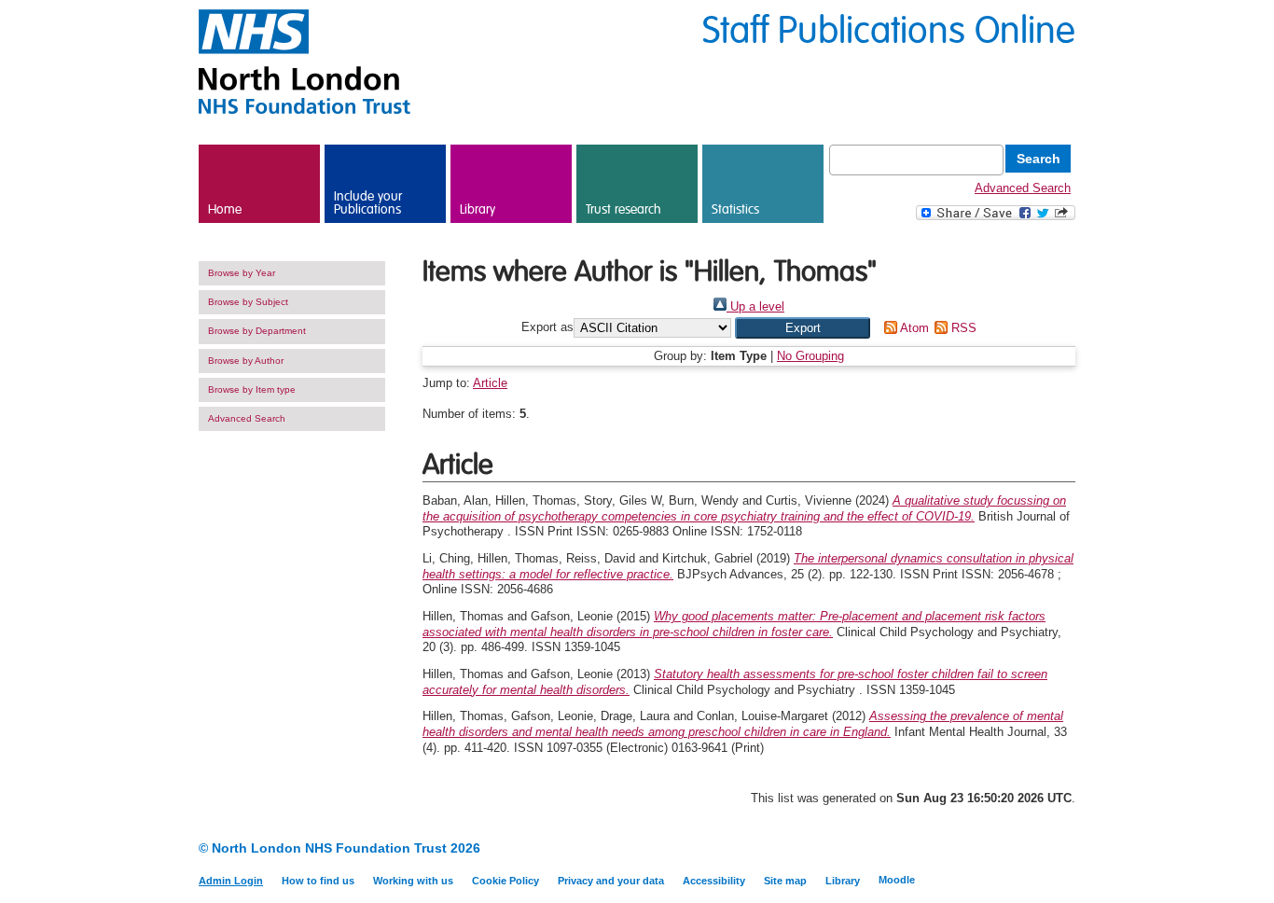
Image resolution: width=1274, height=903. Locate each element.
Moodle (897, 879)
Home (225, 209)
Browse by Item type (252, 389)
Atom (912, 328)
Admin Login (231, 880)
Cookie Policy (505, 880)
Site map (785, 880)
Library (477, 209)
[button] (802, 328)
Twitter (1063, 849)
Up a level (755, 306)
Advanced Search (1023, 188)
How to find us (318, 880)
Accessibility (714, 880)
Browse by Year (241, 273)
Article (490, 383)
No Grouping (810, 356)
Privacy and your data (611, 880)
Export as (547, 328)
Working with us (413, 880)
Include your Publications (368, 203)
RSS (962, 328)
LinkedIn (1031, 849)
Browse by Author (246, 360)
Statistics (735, 209)
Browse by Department (257, 331)
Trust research (623, 209)
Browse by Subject (248, 302)
